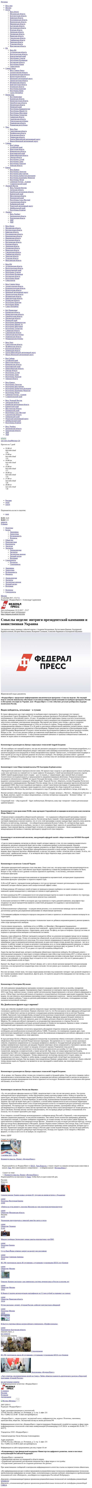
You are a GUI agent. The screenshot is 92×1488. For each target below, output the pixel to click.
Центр (7, 10)
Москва (8, 8)
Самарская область (17, 117)
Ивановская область (17, 24)
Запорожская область (18, 216)
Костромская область (18, 28)
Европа (12, 1245)
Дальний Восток (11, 186)
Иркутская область (17, 149)
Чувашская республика (18, 125)
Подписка (14, 562)
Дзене (28, 1177)
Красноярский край (17, 153)
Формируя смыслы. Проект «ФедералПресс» (21, 1175)
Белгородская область (18, 16)
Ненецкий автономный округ (21, 78)
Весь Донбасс (15, 214)
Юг (6, 48)
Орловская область (17, 34)
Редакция (4, 1395)
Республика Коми (16, 91)
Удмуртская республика (19, 121)
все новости (5, 1334)
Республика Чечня (17, 180)
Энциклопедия (15, 550)
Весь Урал (14, 129)
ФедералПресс (60, 1168)
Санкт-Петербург (16, 93)
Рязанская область (17, 36)
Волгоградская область (18, 54)
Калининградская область (20, 74)
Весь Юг (13, 50)
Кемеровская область (18, 151)
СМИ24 (4, 1485)
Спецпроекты (10, 560)
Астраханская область (18, 52)
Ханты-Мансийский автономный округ (25, 139)
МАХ (33, 1166)
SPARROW (5, 1481)
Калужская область (17, 26)
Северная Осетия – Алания (20, 182)
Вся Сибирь (14, 145)
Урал (7, 127)
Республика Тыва (16, 161)
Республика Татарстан (18, 115)
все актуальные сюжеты (10, 1382)
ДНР (11, 222)
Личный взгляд (16, 556)
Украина (12, 1226)
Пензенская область (17, 105)
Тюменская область (17, 137)
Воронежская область (18, 22)
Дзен (9, 1168)
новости (4, 522)
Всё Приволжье (16, 97)
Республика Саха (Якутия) (20, 200)
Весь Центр (14, 12)
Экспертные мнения (17, 554)
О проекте (5, 1391)
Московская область (17, 14)
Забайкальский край (17, 208)
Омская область (16, 157)
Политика (9, 528)
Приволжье (9, 95)
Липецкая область (17, 32)
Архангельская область (19, 72)
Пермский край (16, 107)
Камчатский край (16, 194)
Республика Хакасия (18, 163)
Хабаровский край (17, 204)
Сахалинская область (18, 202)
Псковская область (17, 87)
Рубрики (4, 524)
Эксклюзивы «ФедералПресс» (43, 1372)
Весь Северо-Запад (17, 70)
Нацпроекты (10, 544)
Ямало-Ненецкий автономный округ (24, 141)
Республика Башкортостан (20, 109)
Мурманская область (18, 83)
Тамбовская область (17, 40)
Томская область (16, 165)
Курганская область (17, 135)
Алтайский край (16, 147)
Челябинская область (18, 133)
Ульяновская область (18, 123)
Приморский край (17, 198)
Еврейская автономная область (22, 192)
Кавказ (8, 167)
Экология (9, 546)
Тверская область (16, 42)
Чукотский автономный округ (21, 206)
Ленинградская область (19, 80)
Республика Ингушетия (19, 174)
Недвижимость (15, 536)
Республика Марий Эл (18, 111)
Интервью (14, 558)
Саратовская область (18, 119)
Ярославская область (18, 46)
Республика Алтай (17, 159)
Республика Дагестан (18, 172)
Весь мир (8, 6)
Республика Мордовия (18, 113)
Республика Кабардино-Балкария (22, 176)
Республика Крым (17, 64)
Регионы (4, 2)
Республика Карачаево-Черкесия (22, 178)
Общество (9, 540)
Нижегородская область (19, 101)
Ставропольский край (18, 184)
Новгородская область (18, 85)
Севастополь (15, 66)
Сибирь (8, 143)
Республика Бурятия (17, 210)
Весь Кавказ (14, 170)
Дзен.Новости (41, 1166)
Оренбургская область (18, 103)
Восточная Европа (16, 1201)
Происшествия (11, 542)
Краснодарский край (18, 56)
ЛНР (11, 220)
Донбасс (8, 212)
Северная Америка (16, 1257)
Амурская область (17, 190)
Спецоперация (37, 1351)
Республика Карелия (18, 89)
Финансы (13, 538)
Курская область (16, 30)
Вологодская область (18, 76)
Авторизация (6, 1397)
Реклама (8, 500)
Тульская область (16, 44)
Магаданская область (18, 196)
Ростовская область (17, 62)
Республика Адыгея (17, 58)
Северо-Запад (10, 68)
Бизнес (8, 530)
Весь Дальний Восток (18, 188)
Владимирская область (18, 20)
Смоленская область (17, 38)
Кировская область (17, 99)
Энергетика (14, 534)
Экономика (14, 532)
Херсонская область (17, 218)
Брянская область (16, 18)
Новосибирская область (19, 155)
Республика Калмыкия (18, 60)
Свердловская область (18, 131)
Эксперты (9, 548)
